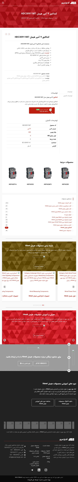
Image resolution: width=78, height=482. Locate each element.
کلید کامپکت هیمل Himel (64, 203)
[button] (41, 363)
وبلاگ (48, 462)
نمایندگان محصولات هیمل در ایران (34, 452)
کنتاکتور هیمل (45, 81)
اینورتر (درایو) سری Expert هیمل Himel (62, 220)
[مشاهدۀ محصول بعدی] (6, 34)
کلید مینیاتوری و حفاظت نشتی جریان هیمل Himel (58, 206)
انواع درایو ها (67, 215)
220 (29, 132)
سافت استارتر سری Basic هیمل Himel (61, 212)
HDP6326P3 (48, 184)
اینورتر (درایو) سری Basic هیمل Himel (62, 217)
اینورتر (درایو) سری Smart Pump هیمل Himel (60, 222)
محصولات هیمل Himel (65, 231)
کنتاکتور (55, 97)
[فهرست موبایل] (3, 3)
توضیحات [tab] (69, 92)
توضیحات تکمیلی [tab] (67, 96)
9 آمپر (29, 129)
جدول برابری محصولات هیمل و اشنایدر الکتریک (34, 464)
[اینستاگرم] (45, 470)
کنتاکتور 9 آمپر (22, 78)
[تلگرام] (32, 470)
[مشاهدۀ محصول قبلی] (9, 34)
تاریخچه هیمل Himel (46, 457)
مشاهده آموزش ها (39, 335)
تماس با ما (36, 456)
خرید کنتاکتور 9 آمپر (32, 78)
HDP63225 (65, 184)
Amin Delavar (18, 477)
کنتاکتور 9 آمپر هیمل (13, 78)
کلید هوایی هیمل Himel (65, 209)
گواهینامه (46, 53)
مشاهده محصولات (39, 266)
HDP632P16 (12, 184)
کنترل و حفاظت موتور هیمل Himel (26, 76)
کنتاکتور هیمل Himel (40, 76)
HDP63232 (30, 184)
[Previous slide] (73, 286)
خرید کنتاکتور (41, 78)
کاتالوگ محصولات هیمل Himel (45, 452)
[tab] (44, 305)
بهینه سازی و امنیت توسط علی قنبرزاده (39, 480)
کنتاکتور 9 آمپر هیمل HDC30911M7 (30, 18)
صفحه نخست (46, 446)
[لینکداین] (39, 470)
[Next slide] (4, 286)
